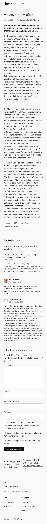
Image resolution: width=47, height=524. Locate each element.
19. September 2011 (16, 302)
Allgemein (36, 20)
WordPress (18, 519)
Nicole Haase (14, 280)
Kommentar (9, 365)
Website (7, 412)
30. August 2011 (10, 260)
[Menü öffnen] (42, 3)
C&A (15, 223)
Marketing (24, 223)
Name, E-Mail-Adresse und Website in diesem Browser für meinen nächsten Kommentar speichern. (23, 425)
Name (7, 391)
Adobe (7, 223)
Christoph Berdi (17, 4)
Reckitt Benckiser (11, 227)
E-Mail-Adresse (11, 401)
